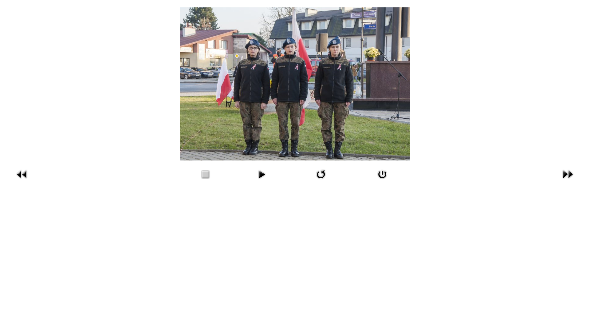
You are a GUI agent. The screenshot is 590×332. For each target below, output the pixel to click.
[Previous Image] (22, 180)
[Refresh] (321, 180)
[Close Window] (382, 180)
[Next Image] (567, 180)
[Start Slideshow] (261, 180)
